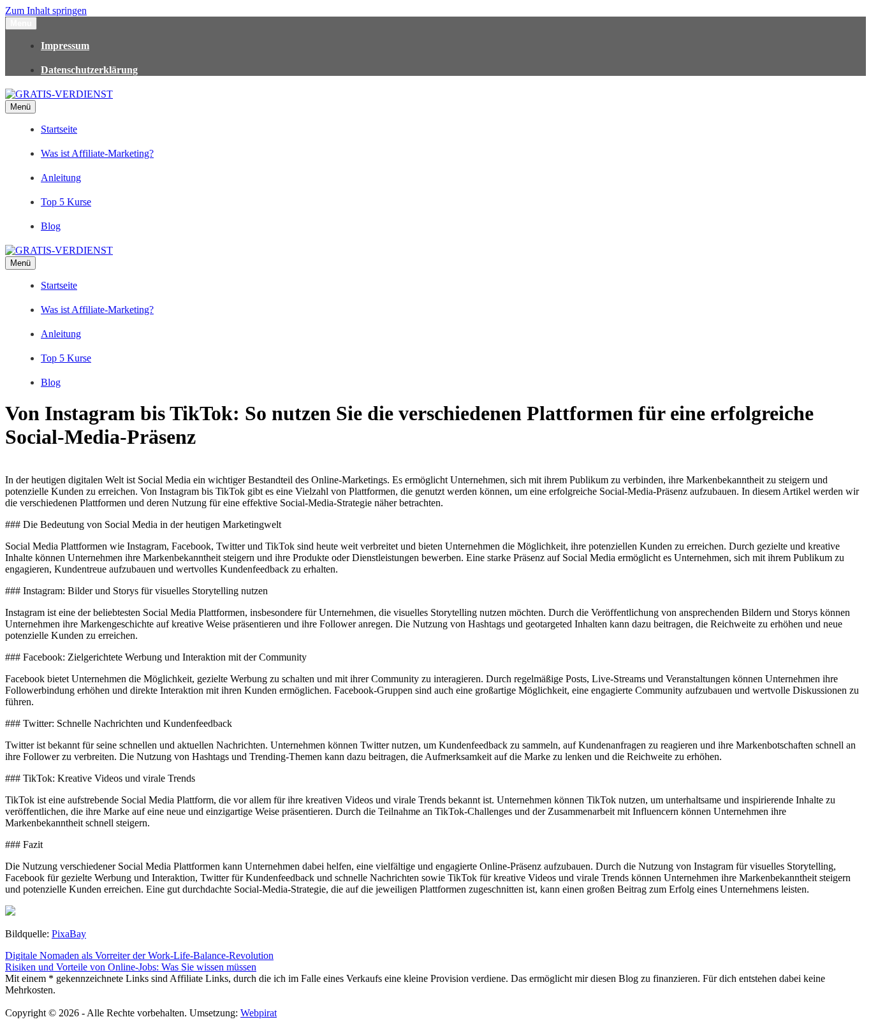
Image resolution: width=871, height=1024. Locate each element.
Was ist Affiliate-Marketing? (97, 153)
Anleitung (61, 177)
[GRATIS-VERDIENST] (59, 94)
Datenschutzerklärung (89, 69)
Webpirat (258, 1012)
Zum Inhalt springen (46, 10)
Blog (51, 226)
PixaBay (69, 933)
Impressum (65, 45)
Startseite (59, 129)
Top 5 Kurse (66, 201)
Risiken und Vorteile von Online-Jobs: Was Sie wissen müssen (130, 967)
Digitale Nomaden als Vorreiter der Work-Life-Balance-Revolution (139, 955)
